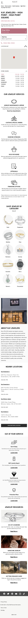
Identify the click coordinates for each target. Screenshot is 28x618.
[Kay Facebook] (4, 594)
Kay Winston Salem (6, 399)
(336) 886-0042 (9, 43)
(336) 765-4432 (4, 407)
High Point (23, 6)
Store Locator (8, 6)
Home (2, 6)
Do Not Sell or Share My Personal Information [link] (10, 604)
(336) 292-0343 (4, 394)
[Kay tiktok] (24, 594)
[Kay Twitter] (8, 594)
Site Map (3, 610)
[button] (14, 71)
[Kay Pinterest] (12, 594)
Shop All (14, 210)
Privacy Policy (4, 601)
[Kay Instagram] (20, 594)
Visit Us (7, 37)
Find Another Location (14, 425)
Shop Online (6, 31)
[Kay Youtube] (16, 594)
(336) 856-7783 (4, 379)
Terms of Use (3, 607)
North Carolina (16, 6)
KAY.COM (14, 614)
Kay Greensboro (5, 371)
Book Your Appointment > (14, 111)
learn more (14, 452)
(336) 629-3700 (4, 420)
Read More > (14, 531)
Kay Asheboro (4, 411)
